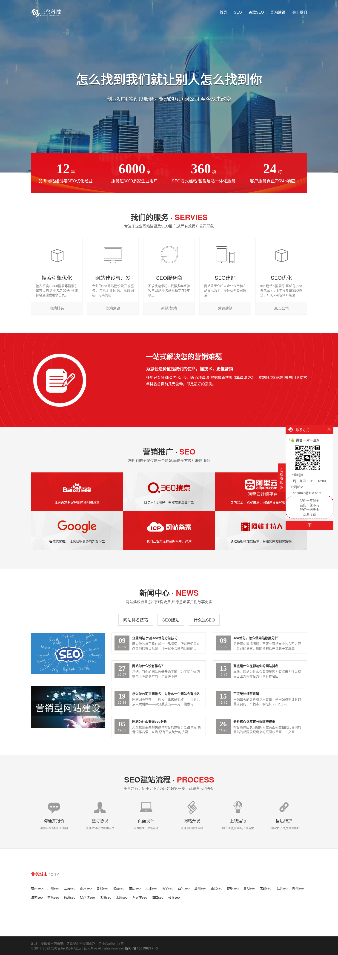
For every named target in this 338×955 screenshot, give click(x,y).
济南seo (37, 897)
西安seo (216, 888)
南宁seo (167, 888)
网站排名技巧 (135, 620)
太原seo (122, 897)
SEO (238, 12)
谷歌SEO (256, 12)
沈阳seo (105, 897)
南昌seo (53, 897)
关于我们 (299, 12)
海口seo (157, 897)
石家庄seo (139, 897)
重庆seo (135, 888)
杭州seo (37, 888)
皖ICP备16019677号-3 (141, 948)
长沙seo (282, 888)
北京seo (118, 888)
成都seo (265, 888)
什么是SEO (204, 620)
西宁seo (184, 888)
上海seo (69, 888)
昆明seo (233, 888)
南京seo (86, 888)
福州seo (69, 897)
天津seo (151, 888)
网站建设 (278, 12)
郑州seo (298, 888)
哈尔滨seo (87, 897)
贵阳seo (249, 888)
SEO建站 (170, 620)
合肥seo (102, 888)
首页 (223, 12)
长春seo (174, 897)
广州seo (53, 888)
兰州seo (200, 888)
